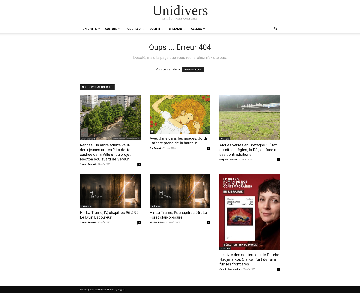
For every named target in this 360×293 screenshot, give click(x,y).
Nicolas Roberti (88, 164)
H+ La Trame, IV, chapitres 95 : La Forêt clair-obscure (178, 215)
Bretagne (175, 29)
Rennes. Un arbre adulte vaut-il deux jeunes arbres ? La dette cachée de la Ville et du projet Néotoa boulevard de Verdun (106, 152)
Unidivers (89, 29)
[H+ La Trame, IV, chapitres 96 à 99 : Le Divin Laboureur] (110, 191)
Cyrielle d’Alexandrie (230, 269)
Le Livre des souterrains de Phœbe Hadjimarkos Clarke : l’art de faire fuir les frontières (249, 259)
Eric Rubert (155, 148)
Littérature (86, 206)
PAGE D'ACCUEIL (192, 69)
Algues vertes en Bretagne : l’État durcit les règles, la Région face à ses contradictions (248, 150)
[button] (275, 29)
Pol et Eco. (133, 29)
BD (152, 132)
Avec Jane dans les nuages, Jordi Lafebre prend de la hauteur (178, 140)
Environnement (88, 138)
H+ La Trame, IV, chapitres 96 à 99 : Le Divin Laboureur (110, 215)
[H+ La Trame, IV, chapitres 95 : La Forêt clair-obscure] (180, 191)
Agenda (196, 29)
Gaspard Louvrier (228, 159)
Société (155, 29)
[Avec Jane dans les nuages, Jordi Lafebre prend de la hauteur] (180, 114)
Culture (111, 29)
